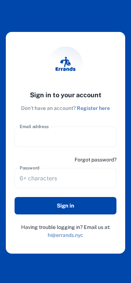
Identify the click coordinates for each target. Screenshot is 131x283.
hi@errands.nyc (65, 235)
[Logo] (12, 11)
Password (30, 168)
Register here (93, 108)
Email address (34, 126)
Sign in (65, 205)
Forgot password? (95, 160)
